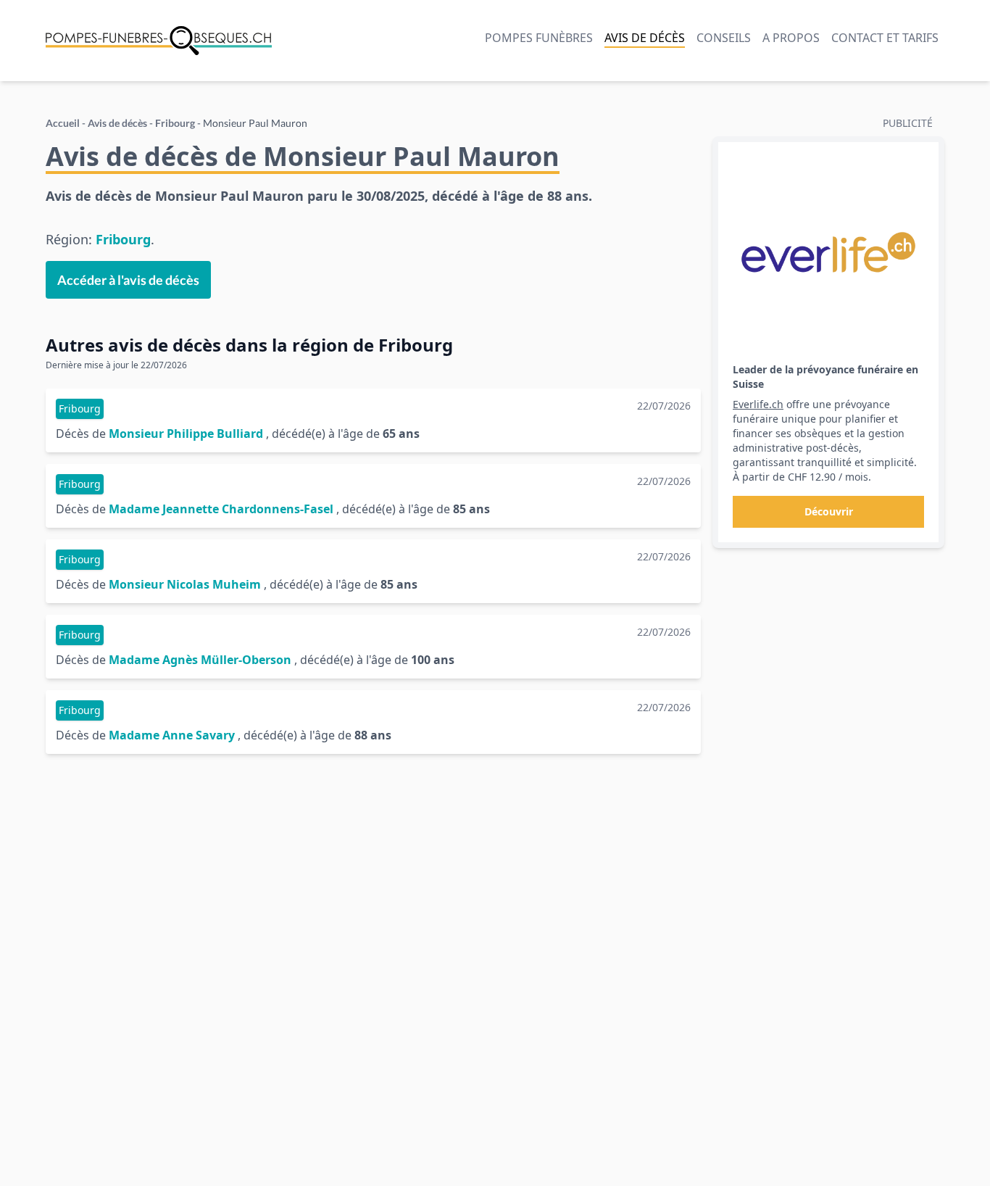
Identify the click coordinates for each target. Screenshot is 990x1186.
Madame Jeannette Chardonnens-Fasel (221, 509)
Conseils (723, 38)
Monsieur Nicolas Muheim (185, 584)
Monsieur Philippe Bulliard (186, 433)
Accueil (63, 123)
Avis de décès (644, 38)
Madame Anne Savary (172, 735)
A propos (791, 38)
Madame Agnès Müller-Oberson (200, 660)
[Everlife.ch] (828, 252)
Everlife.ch (758, 404)
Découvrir (828, 511)
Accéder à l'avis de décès (128, 280)
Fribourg (175, 123)
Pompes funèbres (539, 38)
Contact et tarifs (885, 38)
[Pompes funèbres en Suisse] (159, 40)
